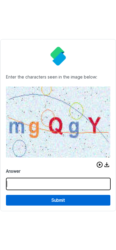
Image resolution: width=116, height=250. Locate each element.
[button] (99, 164)
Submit (58, 200)
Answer (13, 171)
